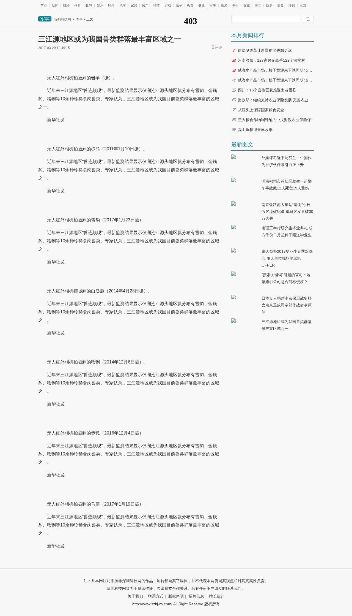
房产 (145, 5)
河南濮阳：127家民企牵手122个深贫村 (271, 60)
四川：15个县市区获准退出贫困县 (267, 90)
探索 (246, 5)
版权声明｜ (178, 596)
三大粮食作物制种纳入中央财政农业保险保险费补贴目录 (276, 120)
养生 (235, 5)
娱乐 (100, 5)
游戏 (167, 5)
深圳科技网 (62, 19)
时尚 (111, 5)
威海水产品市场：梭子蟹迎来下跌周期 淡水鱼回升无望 (276, 70)
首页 (43, 5)
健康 (201, 5)
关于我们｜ (137, 596)
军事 (213, 5)
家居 (134, 5)
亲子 (179, 5)
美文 (258, 5)
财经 (66, 5)
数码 (89, 5)
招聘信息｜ (198, 596)
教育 (190, 5)
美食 (280, 5)
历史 (269, 5)
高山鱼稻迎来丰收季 (255, 129)
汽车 (122, 5)
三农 (303, 5)
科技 (156, 5)
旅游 (224, 5)
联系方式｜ (157, 596)
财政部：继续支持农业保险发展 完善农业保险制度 (276, 100)
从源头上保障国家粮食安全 (261, 110)
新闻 (55, 5)
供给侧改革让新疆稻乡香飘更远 (265, 50)
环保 (291, 5)
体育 (77, 5)
